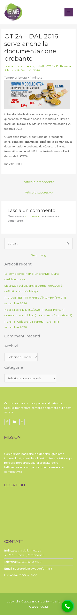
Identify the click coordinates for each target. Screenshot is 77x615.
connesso (32, 216)
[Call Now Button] (67, 606)
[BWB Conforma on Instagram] (22, 422)
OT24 (49, 66)
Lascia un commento (19, 66)
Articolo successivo (39, 192)
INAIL (40, 66)
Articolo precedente (39, 182)
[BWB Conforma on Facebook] (7, 422)
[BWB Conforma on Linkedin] (14, 422)
